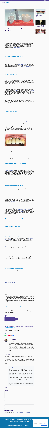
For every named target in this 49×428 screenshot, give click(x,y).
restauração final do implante (17, 47)
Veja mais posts (11, 350)
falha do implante (12, 188)
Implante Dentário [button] (6, 5)
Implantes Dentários (7, 26)
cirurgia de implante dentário (9, 246)
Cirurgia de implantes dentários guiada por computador (39, 15)
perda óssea (32, 90)
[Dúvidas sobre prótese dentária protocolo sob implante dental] (41, 31)
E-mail (5, 402)
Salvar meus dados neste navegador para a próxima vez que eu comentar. (14, 408)
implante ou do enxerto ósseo (15, 201)
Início (2, 5)
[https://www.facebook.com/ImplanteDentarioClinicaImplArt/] (44, 0)
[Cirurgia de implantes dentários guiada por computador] (41, 11)
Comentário (6, 390)
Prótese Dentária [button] (20, 5)
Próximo (31, 414)
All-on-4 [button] (10, 5)
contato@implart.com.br (11, 0)
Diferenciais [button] (33, 5)
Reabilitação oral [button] (29, 5)
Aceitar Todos (43, 425)
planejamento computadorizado (9, 170)
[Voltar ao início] (5, 2)
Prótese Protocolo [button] (14, 5)
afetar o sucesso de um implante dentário (17, 58)
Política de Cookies (43, 423)
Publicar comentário (9, 410)
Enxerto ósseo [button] (25, 5)
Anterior (7, 414)
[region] (40, 423)
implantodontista (16, 90)
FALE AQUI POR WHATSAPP (5, 0)
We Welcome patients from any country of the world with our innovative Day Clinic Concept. (19, 424)
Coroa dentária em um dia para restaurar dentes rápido (40, 26)
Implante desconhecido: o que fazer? (9, 282)
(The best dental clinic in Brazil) (10, 327)
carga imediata (20, 211)
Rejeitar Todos (37, 425)
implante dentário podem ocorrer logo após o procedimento (25, 187)
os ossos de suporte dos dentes (26, 66)
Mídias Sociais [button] (38, 5)
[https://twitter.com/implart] (45, 0)
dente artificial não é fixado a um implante (24, 209)
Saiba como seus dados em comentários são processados (23, 412)
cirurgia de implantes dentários (22, 64)
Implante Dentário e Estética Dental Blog (15, 367)
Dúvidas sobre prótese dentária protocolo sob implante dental (39, 36)
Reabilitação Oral (12, 26)
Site (4, 405)
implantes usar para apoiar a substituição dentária (23, 121)
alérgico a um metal (19, 228)
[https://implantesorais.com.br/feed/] (46, 0)
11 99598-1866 (6, 333)
